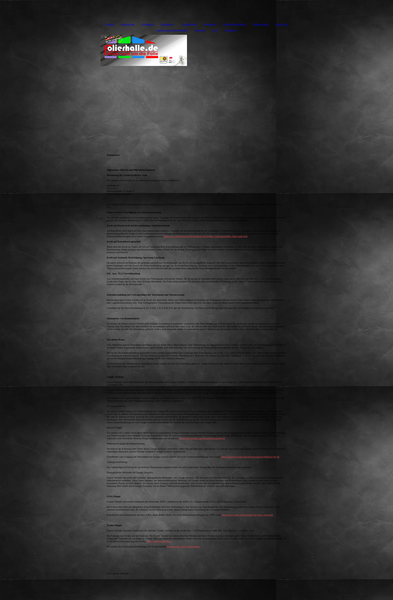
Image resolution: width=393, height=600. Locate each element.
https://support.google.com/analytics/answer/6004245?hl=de (250, 456)
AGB (215, 30)
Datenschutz (231, 30)
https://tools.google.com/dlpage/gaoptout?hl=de (202, 438)
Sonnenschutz (128, 24)
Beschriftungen (189, 24)
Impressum (200, 30)
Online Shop (281, 24)
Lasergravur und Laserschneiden (172, 30)
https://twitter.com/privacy (159, 541)
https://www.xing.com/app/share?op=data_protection (247, 515)
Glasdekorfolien (260, 24)
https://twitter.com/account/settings (183, 546)
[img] (196, 81)
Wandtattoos (210, 24)
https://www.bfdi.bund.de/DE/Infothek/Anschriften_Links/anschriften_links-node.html (205, 236)
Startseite (109, 24)
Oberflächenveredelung (234, 24)
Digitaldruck (148, 24)
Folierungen (167, 24)
